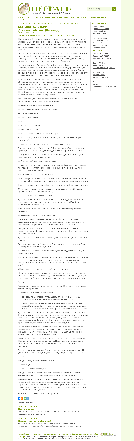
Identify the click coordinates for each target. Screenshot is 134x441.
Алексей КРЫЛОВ (100, 77)
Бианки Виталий (99, 33)
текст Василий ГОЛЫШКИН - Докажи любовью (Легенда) (47, 36)
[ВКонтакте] (19, 398)
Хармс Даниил (99, 26)
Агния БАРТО (98, 72)
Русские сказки (43, 17)
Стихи (21, 20)
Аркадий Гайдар (26, 17)
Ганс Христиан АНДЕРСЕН (104, 68)
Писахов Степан (99, 48)
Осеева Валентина (100, 41)
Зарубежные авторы (98, 17)
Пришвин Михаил (100, 36)
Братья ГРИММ (99, 63)
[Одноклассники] (22, 398)
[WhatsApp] (25, 398)
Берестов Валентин (101, 43)
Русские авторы (79, 17)
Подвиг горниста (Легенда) (34, 421)
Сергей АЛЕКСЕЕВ (100, 54)
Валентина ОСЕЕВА (101, 56)
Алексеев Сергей (100, 45)
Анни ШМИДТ (98, 65)
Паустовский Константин (103, 31)
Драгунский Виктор (101, 29)
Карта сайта (93, 434)
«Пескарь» (22, 437)
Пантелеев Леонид (101, 38)
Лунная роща (26, 409)
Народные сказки (60, 17)
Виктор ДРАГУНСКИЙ (102, 58)
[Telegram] (27, 398)
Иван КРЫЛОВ (99, 75)
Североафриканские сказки (104, 87)
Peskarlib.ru (22, 23)
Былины (96, 84)
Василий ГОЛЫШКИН (48, 23)
